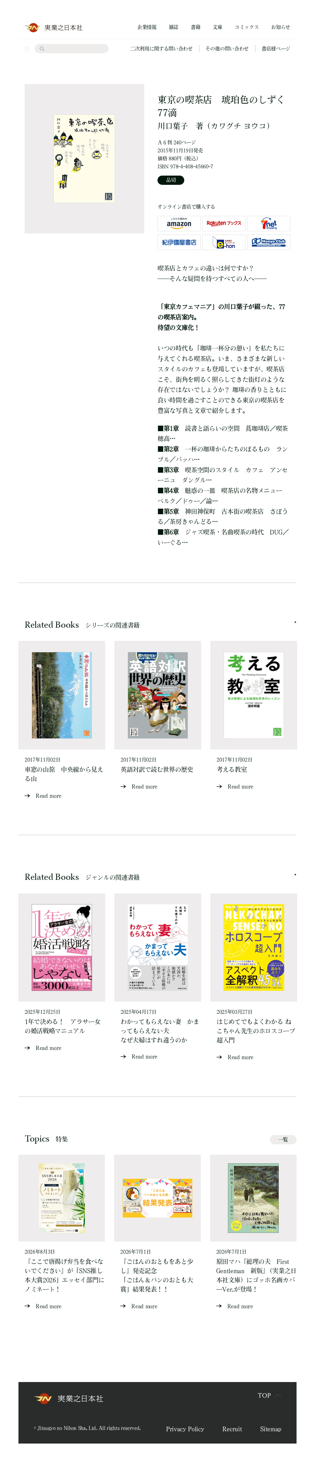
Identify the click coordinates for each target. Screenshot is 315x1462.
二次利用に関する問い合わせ (161, 48)
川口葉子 (173, 126)
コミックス (247, 27)
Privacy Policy (185, 1429)
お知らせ (280, 27)
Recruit (232, 1429)
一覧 (283, 1139)
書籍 (195, 27)
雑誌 (173, 27)
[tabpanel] (62, 720)
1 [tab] (295, 622)
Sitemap (270, 1429)
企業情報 (147, 27)
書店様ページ (275, 48)
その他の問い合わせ (227, 48)
